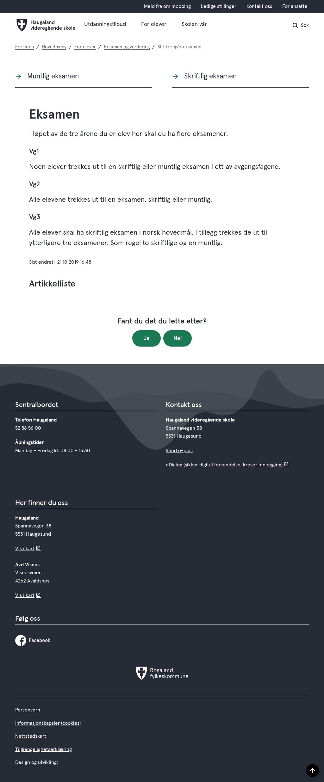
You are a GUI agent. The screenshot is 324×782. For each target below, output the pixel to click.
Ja (146, 338)
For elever (153, 24)
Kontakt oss (259, 6)
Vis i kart (24, 548)
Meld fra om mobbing (167, 6)
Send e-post (179, 450)
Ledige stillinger (218, 6)
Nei (177, 338)
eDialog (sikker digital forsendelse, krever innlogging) (224, 464)
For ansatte (295, 6)
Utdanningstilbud (105, 24)
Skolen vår (194, 24)
